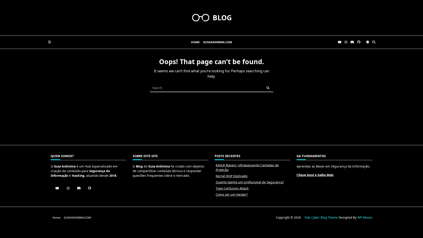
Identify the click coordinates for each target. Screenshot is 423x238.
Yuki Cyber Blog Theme (321, 217)
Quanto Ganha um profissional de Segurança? (250, 182)
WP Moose (364, 217)
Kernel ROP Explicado (231, 176)
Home (195, 42)
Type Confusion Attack (232, 188)
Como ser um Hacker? (232, 194)
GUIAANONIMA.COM (217, 42)
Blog (222, 17)
